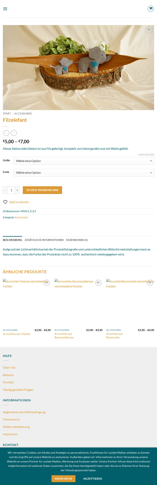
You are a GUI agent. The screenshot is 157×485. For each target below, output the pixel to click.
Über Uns (9, 367)
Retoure (8, 375)
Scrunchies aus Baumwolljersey (64, 335)
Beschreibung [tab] (12, 239)
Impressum (10, 434)
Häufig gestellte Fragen (18, 389)
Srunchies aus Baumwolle (114, 335)
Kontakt (8, 382)
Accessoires (23, 113)
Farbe (6, 172)
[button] (5, 8)
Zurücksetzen (146, 154)
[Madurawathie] (78, 8)
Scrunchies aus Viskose (16, 333)
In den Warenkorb (42, 190)
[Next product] (6, 133)
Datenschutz (11, 419)
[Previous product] (14, 133)
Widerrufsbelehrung (16, 427)
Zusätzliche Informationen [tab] (44, 239)
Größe (6, 160)
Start (7, 113)
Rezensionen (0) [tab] (77, 239)
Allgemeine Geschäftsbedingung (24, 412)
